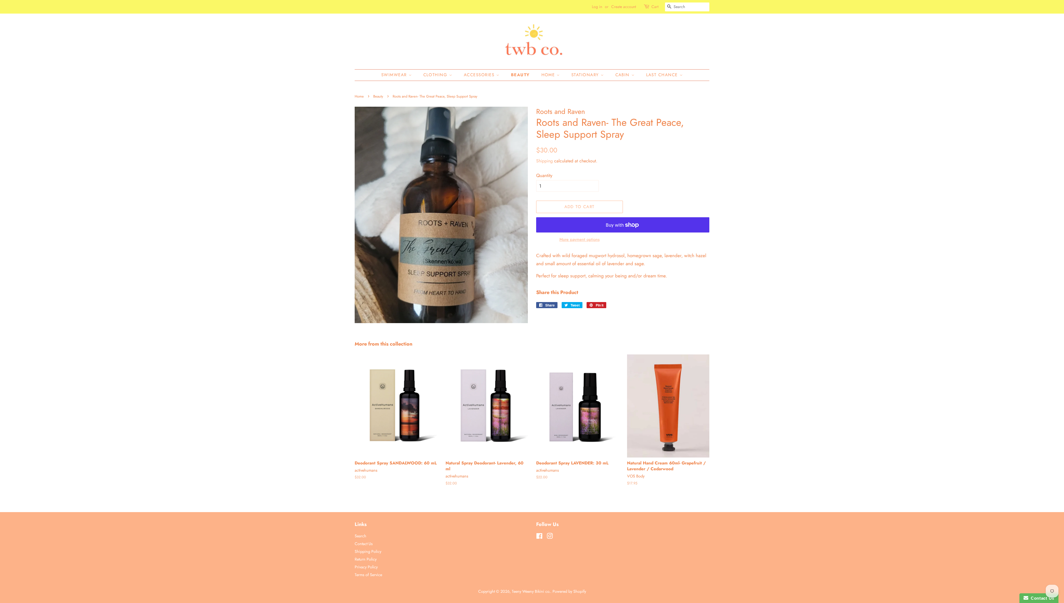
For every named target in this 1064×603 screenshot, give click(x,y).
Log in (597, 6)
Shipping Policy (368, 551)
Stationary (586, 75)
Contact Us (364, 543)
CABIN (623, 75)
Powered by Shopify (569, 591)
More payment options (579, 239)
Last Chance (663, 75)
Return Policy (366, 559)
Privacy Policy (366, 567)
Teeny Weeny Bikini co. (531, 591)
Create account (623, 6)
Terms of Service (368, 575)
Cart (654, 6)
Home (549, 75)
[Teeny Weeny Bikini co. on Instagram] (550, 537)
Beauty (520, 75)
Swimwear (395, 75)
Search (360, 536)
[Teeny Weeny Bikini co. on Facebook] (539, 537)
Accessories (480, 75)
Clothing (436, 75)
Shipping (544, 161)
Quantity (544, 175)
